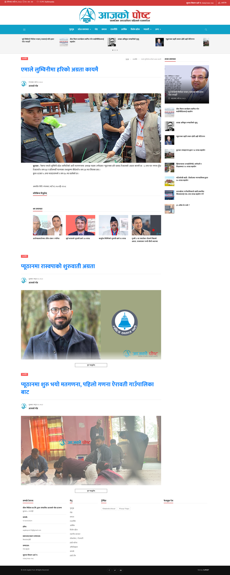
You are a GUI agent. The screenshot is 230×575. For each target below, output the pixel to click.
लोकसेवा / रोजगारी (76, 538)
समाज (104, 29)
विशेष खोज (135, 29)
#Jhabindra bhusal (108, 508)
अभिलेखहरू (74, 547)
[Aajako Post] (115, 15)
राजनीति (113, 29)
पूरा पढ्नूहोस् (91, 365)
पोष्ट (96, 29)
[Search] (206, 29)
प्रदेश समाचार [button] (83, 29)
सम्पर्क (72, 551)
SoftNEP (206, 570)
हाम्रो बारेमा (73, 542)
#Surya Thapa (124, 508)
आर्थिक (124, 29)
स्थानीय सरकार (75, 534)
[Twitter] (115, 570)
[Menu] (24, 29)
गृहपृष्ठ (71, 29)
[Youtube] (120, 570)
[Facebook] (109, 570)
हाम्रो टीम (223, 2)
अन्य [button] (157, 29)
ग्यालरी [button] (147, 29)
